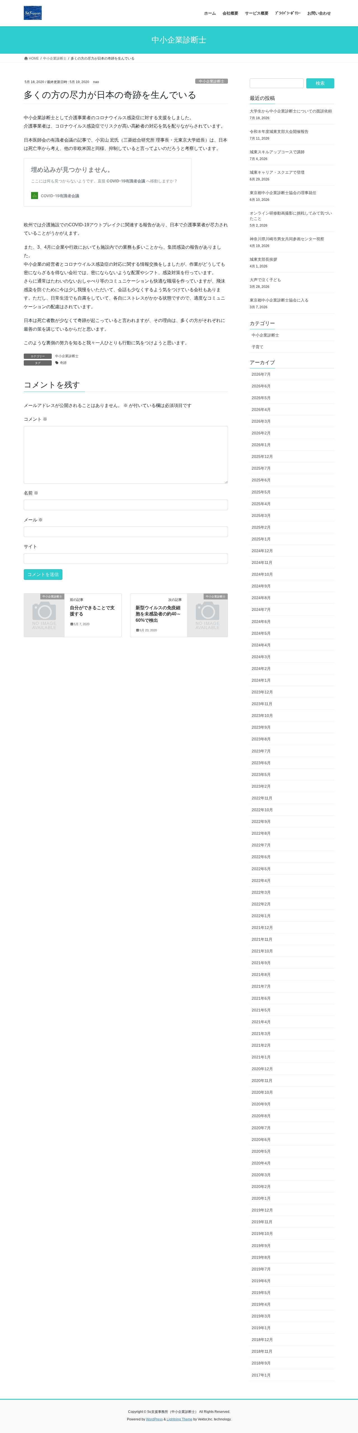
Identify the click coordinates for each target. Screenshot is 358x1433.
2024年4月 (261, 645)
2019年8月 (261, 1257)
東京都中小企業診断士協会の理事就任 (283, 192)
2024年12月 (262, 551)
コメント (35, 419)
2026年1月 (261, 445)
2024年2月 (261, 668)
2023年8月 (261, 739)
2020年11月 (262, 1080)
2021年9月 (261, 963)
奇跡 (63, 363)
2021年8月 (261, 974)
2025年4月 (261, 504)
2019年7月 (261, 1269)
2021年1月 (261, 1057)
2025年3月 (261, 515)
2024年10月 (262, 574)
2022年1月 (261, 916)
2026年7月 (261, 374)
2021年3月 (261, 1033)
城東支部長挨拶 (263, 259)
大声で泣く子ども (265, 279)
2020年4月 (261, 1163)
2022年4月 (261, 880)
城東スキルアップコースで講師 (277, 152)
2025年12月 (262, 456)
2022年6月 (261, 857)
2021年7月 (261, 986)
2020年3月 (261, 1175)
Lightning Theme (179, 1419)
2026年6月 (261, 386)
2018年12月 (262, 1339)
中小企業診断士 (211, 81)
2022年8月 (261, 833)
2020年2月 (261, 1186)
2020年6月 (261, 1139)
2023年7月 (261, 751)
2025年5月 (261, 492)
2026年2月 (261, 433)
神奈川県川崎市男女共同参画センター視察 (287, 239)
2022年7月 (261, 845)
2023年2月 (261, 786)
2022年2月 (261, 904)
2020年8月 (261, 1116)
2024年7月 (261, 609)
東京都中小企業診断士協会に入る (279, 300)
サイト (30, 546)
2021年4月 (261, 1022)
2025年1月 (261, 539)
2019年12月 (262, 1210)
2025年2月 (261, 527)
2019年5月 (261, 1292)
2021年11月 (262, 939)
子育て (257, 347)
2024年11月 (262, 562)
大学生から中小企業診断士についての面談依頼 (291, 111)
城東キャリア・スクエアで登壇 (277, 172)
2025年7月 (261, 468)
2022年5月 (261, 869)
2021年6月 (261, 998)
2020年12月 (262, 1069)
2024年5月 (261, 633)
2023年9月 (261, 727)
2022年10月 (262, 810)
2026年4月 (261, 409)
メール (33, 519)
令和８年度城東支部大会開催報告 (279, 131)
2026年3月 (261, 421)
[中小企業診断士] (44, 605)
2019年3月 (261, 1316)
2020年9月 (261, 1104)
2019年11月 (262, 1222)
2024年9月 (261, 586)
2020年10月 (262, 1092)
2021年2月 (261, 1045)
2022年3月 (261, 892)
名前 (31, 493)
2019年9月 (261, 1245)
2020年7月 (261, 1128)
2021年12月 (262, 927)
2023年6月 (261, 763)
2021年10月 (262, 951)
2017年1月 (261, 1375)
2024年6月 (261, 621)
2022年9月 (261, 821)
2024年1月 (261, 680)
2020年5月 (261, 1151)
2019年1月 (261, 1328)
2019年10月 (262, 1233)
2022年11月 (262, 798)
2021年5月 (261, 1010)
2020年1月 (261, 1198)
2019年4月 (261, 1304)
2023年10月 (262, 715)
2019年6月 (261, 1281)
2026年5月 (261, 398)
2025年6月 (261, 480)
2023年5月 (261, 774)
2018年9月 (261, 1363)
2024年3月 (261, 657)
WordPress (154, 1419)
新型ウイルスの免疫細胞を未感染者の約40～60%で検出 (158, 614)
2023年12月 (262, 692)
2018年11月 (262, 1351)
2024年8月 (261, 598)
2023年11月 (262, 704)
